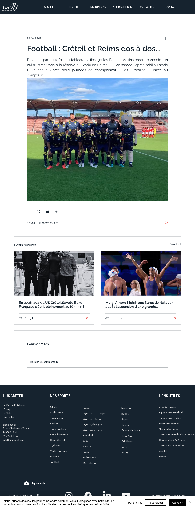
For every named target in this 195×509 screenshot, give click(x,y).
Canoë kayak (58, 440)
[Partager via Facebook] (29, 211)
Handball (88, 435)
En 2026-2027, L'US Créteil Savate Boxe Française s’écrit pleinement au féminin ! (51, 305)
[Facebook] (88, 495)
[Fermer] (190, 502)
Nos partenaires (168, 429)
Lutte (86, 452)
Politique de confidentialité (93, 504)
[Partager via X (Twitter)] (38, 211)
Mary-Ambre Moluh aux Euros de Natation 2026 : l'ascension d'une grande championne (139, 305)
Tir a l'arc (127, 436)
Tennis (125, 425)
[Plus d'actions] (165, 38)
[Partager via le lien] (57, 211)
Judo (86, 441)
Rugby (125, 414)
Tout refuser (156, 502)
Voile (124, 447)
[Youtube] (126, 495)
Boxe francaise (59, 434)
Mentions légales (169, 423)
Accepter (177, 502)
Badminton (56, 418)
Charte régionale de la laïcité (176, 434)
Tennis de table (130, 430)
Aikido (53, 407)
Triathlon (127, 441)
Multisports (89, 457)
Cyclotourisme (58, 451)
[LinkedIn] (107, 495)
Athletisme (56, 412)
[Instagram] (69, 495)
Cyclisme (55, 445)
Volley (125, 452)
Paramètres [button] (135, 502)
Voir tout (175, 244)
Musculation (90, 463)
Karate (87, 446)
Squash (125, 419)
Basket (54, 423)
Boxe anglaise (58, 429)
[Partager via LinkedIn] (47, 211)
